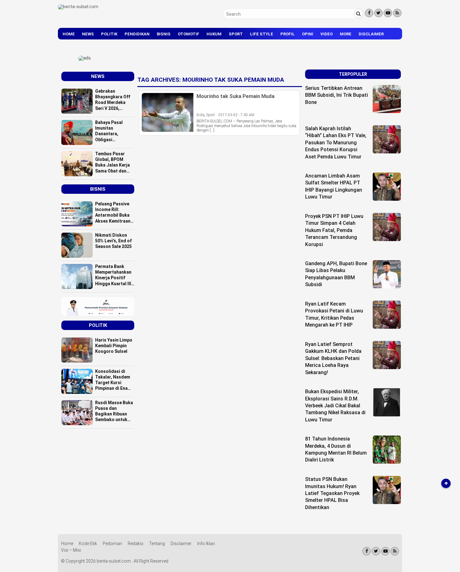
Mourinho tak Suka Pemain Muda (235, 96)
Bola (200, 115)
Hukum (214, 34)
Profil (287, 34)
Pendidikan (137, 34)
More (345, 34)
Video (326, 34)
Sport (236, 34)
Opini (307, 34)
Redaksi (135, 543)
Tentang (157, 543)
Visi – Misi (71, 550)
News (88, 34)
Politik (109, 34)
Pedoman (112, 543)
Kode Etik (88, 543)
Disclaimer (371, 34)
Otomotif (188, 34)
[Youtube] (388, 13)
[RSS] (397, 13)
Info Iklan (206, 543)
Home (69, 34)
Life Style (261, 34)
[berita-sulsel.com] (78, 6)
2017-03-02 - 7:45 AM (236, 115)
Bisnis (164, 34)
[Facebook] (369, 13)
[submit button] (358, 13)
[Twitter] (378, 13)
